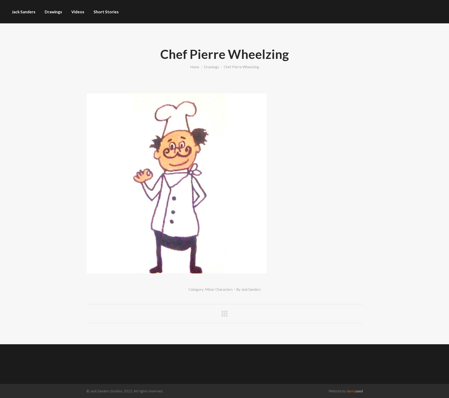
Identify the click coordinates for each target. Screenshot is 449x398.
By (248, 289)
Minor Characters (219, 289)
